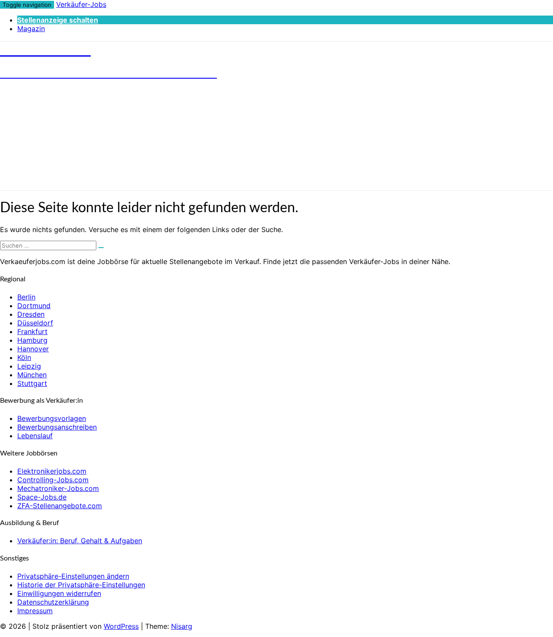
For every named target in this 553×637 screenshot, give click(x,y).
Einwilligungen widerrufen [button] (59, 593)
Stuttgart (32, 383)
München (32, 374)
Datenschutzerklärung (53, 602)
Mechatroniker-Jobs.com (58, 488)
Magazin (31, 28)
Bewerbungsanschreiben (57, 427)
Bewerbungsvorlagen (51, 418)
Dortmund (34, 305)
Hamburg (32, 340)
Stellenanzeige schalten (57, 20)
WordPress (121, 626)
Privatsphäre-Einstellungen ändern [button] (73, 576)
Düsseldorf (35, 322)
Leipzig (29, 366)
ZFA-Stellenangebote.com (59, 505)
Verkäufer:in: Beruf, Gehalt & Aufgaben (79, 540)
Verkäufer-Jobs (81, 4)
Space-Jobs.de (42, 497)
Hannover (33, 348)
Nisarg (181, 626)
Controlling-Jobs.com (53, 479)
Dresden (30, 314)
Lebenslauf (35, 435)
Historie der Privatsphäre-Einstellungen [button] (81, 584)
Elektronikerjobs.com (51, 471)
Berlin (26, 297)
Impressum (35, 610)
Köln (24, 357)
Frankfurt (32, 331)
